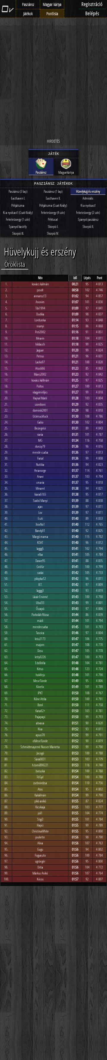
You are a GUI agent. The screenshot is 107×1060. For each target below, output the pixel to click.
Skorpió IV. (53, 233)
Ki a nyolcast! (88, 205)
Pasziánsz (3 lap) (18, 191)
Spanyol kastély (18, 226)
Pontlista (52, 13)
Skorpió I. (53, 226)
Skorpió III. (18, 233)
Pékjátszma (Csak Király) (53, 205)
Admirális (88, 198)
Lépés (87, 277)
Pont (99, 277)
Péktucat (53, 219)
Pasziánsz (28, 4)
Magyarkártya (66, 172)
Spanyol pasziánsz (88, 219)
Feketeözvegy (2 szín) (88, 212)
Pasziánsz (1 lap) (53, 191)
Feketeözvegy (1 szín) (18, 219)
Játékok (28, 13)
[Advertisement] (53, 82)
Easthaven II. (53, 198)
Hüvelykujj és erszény (88, 191)
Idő (75, 277)
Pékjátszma (17, 205)
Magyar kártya (52, 4)
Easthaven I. (18, 198)
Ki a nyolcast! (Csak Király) (18, 212)
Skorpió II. (88, 226)
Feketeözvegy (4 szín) (53, 212)
